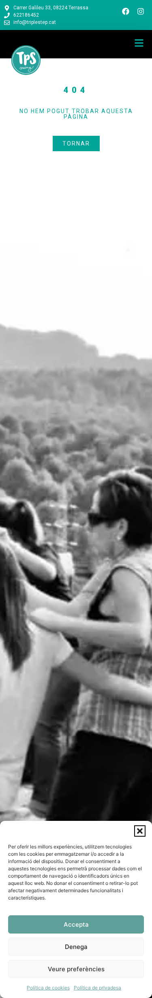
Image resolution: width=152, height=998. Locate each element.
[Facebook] (125, 11)
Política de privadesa (97, 988)
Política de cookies (48, 988)
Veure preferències (76, 969)
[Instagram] (140, 11)
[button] (140, 831)
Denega (76, 947)
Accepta (76, 924)
